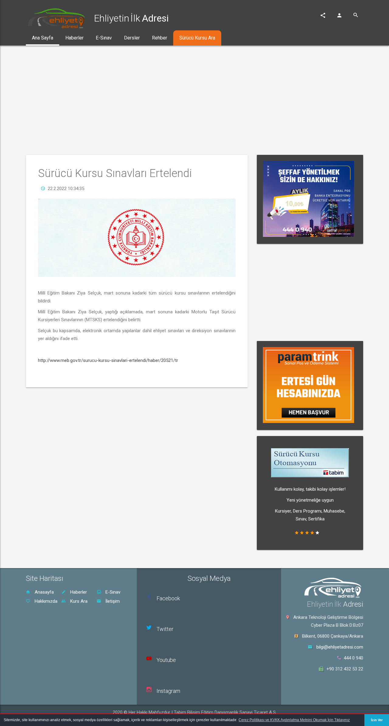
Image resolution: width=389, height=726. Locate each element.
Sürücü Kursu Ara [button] (197, 38)
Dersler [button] (132, 38)
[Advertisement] (194, 100)
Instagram (168, 691)
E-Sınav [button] (104, 38)
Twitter (165, 629)
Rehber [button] (159, 38)
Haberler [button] (74, 38)
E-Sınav (112, 592)
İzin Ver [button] (377, 720)
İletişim (112, 601)
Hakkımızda (45, 601)
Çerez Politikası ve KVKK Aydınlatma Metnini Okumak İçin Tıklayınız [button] (294, 720)
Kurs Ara (78, 601)
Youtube (166, 660)
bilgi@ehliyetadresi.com (339, 647)
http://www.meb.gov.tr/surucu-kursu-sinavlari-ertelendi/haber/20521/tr (108, 360)
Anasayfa (43, 592)
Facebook (168, 598)
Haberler (78, 592)
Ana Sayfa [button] (42, 38)
